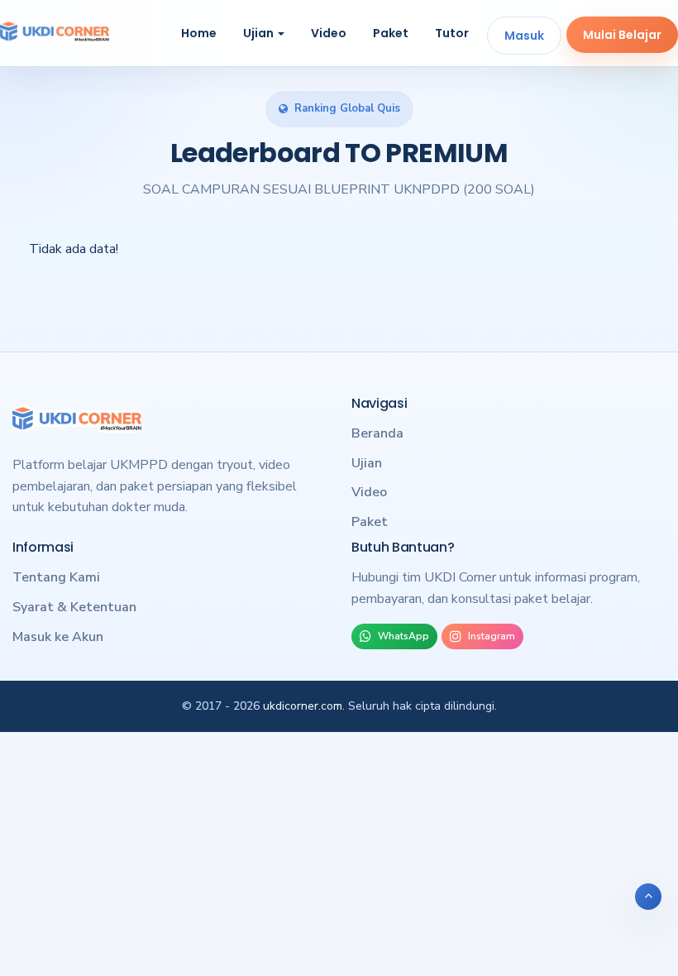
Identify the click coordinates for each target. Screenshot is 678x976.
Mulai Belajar (622, 34)
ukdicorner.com (302, 706)
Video (328, 33)
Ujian (259, 33)
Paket (390, 33)
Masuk (524, 35)
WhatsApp (403, 636)
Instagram (491, 636)
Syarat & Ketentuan (74, 607)
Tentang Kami (56, 577)
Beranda (377, 433)
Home (199, 33)
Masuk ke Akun (57, 637)
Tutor (452, 33)
